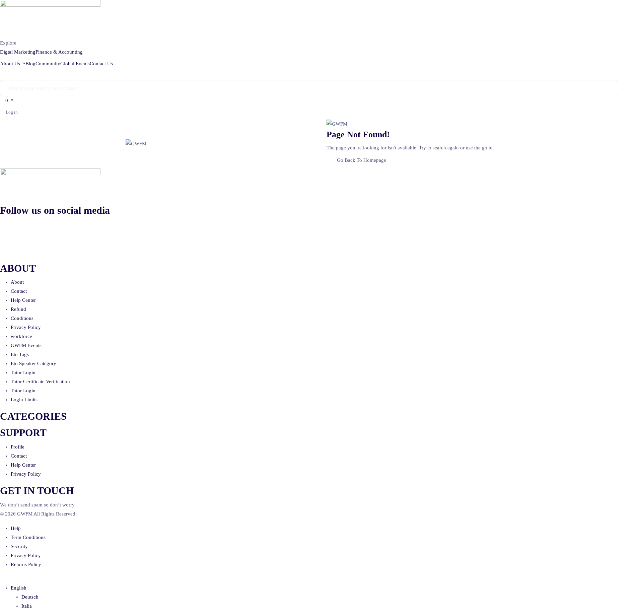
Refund (18, 309)
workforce (21, 336)
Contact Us (101, 63)
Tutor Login (23, 372)
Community (47, 63)
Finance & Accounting (59, 52)
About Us (10, 63)
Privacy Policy (26, 327)
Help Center (23, 300)
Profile (17, 447)
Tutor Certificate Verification (40, 381)
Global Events (75, 63)
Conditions (22, 318)
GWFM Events (26, 345)
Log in (12, 112)
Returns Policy (26, 564)
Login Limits (24, 399)
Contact (19, 291)
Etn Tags (20, 354)
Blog (30, 63)
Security (19, 546)
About (17, 282)
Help (16, 528)
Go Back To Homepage (361, 160)
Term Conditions (28, 537)
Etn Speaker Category (33, 363)
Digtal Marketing (17, 52)
